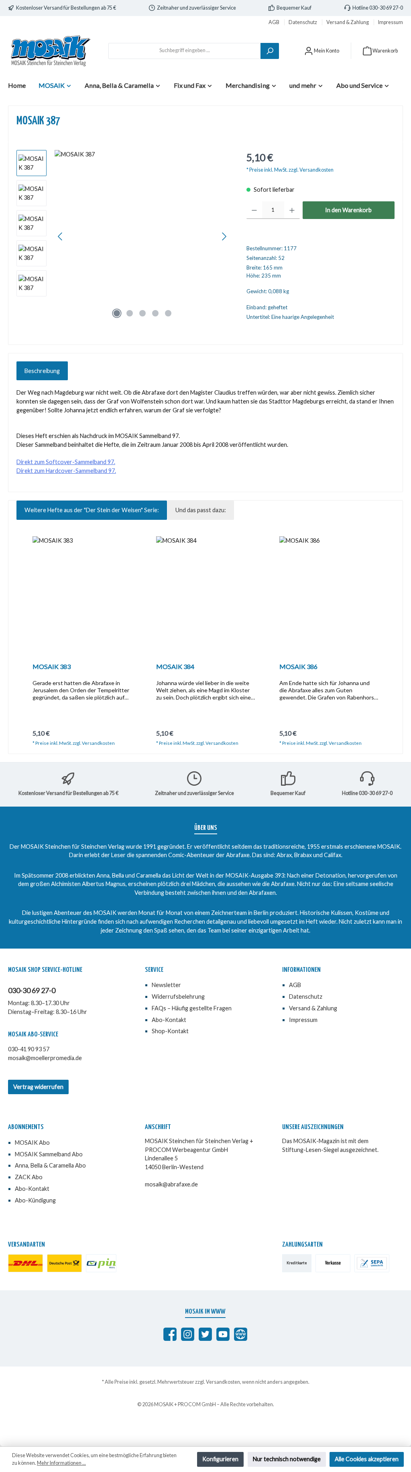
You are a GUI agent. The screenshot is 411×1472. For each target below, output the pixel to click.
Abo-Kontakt (169, 1019)
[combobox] (184, 51)
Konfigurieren (220, 1459)
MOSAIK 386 (298, 666)
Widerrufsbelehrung (178, 996)
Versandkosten (223, 1382)
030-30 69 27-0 (31, 990)
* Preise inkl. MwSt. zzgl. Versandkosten (290, 170)
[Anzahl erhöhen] (292, 210)
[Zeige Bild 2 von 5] (129, 313)
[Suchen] (269, 51)
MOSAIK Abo (32, 1142)
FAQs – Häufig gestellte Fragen (192, 1008)
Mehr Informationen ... (61, 1463)
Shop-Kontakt (170, 1031)
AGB (274, 22)
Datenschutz (303, 22)
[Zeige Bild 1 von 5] (117, 313)
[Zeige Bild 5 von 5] (168, 313)
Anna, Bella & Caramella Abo (50, 1165)
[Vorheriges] (61, 236)
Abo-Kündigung (35, 1200)
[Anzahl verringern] (254, 210)
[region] (123, 236)
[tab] (42, 371)
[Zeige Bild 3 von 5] (142, 313)
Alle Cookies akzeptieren (367, 1459)
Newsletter (166, 984)
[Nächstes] (224, 236)
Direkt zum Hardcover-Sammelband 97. (66, 470)
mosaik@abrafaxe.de (171, 1184)
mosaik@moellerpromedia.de (45, 1057)
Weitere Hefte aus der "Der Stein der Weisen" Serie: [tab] (91, 510)
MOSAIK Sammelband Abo (49, 1154)
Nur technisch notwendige (287, 1459)
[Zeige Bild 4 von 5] (155, 313)
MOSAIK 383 (52, 666)
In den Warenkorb (348, 210)
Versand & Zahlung (348, 22)
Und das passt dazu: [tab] (200, 510)
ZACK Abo (29, 1177)
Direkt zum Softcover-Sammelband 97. (65, 461)
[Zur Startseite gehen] (50, 50)
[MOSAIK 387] (142, 236)
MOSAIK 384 (175, 666)
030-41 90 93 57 (28, 1049)
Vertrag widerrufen (38, 1086)
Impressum (390, 22)
